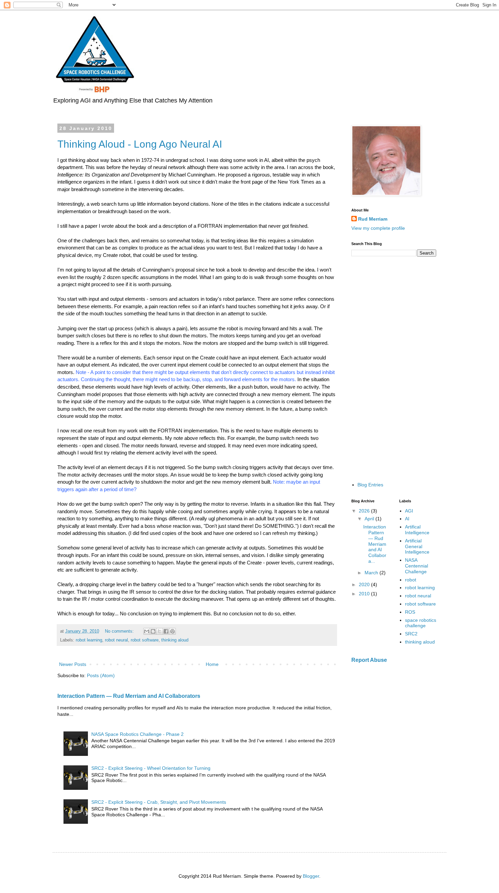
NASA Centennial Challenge (416, 565)
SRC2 (411, 633)
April (370, 518)
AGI (409, 511)
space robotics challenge (420, 623)
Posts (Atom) (101, 675)
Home (212, 664)
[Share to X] (159, 631)
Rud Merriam (372, 219)
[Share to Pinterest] (172, 631)
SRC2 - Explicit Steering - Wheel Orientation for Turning (150, 768)
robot (410, 579)
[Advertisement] (393, 368)
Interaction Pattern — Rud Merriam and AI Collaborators (128, 696)
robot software (145, 640)
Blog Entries (370, 484)
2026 (365, 511)
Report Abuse (369, 660)
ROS (410, 612)
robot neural (116, 640)
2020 (365, 584)
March (372, 572)
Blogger (311, 876)
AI (407, 518)
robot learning (89, 640)
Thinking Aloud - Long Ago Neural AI (139, 144)
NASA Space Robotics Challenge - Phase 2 (137, 734)
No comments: (120, 631)
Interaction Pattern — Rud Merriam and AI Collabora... (374, 544)
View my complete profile (378, 228)
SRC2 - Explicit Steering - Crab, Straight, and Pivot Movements (158, 802)
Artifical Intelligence (417, 529)
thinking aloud (174, 640)
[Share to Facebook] (166, 631)
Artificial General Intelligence (417, 546)
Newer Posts (72, 664)
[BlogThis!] (153, 631)
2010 (365, 593)
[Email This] (146, 631)
